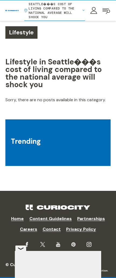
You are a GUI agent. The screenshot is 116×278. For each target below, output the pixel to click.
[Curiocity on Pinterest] (73, 244)
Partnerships (91, 218)
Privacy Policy (81, 229)
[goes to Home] (12, 10)
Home (17, 218)
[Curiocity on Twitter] (42, 244)
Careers (28, 229)
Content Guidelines (50, 218)
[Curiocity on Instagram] (89, 244)
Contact (52, 229)
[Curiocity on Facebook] (27, 244)
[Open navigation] (107, 10)
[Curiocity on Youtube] (58, 244)
